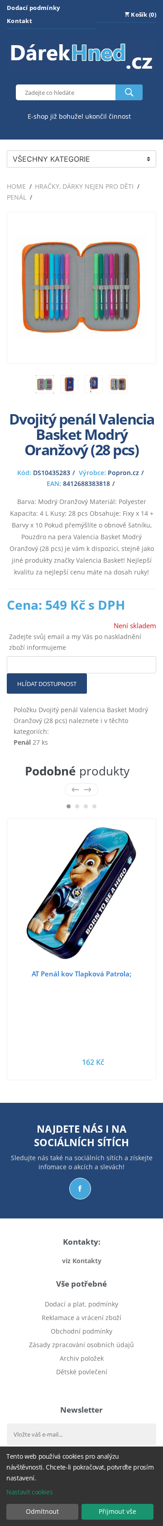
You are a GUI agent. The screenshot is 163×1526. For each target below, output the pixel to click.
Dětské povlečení (81, 1371)
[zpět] (75, 790)
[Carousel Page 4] (94, 806)
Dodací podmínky (33, 8)
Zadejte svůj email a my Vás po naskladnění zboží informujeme (75, 642)
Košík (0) (142, 14)
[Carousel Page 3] (86, 806)
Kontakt (19, 21)
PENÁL (16, 197)
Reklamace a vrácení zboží (81, 1317)
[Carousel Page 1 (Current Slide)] (69, 806)
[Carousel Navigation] (81, 789)
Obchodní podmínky (81, 1331)
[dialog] (81, 1486)
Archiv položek (82, 1358)
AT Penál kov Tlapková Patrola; (81, 973)
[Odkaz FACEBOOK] (80, 1188)
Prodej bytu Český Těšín (82, 1385)
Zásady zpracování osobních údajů (81, 1344)
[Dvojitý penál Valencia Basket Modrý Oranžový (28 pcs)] (81, 351)
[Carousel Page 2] (77, 806)
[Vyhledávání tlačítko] (129, 92)
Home (16, 186)
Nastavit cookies (29, 1492)
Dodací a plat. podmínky (81, 1304)
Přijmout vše (117, 1511)
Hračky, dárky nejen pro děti (84, 186)
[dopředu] (88, 790)
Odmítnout (42, 1511)
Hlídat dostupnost (47, 684)
